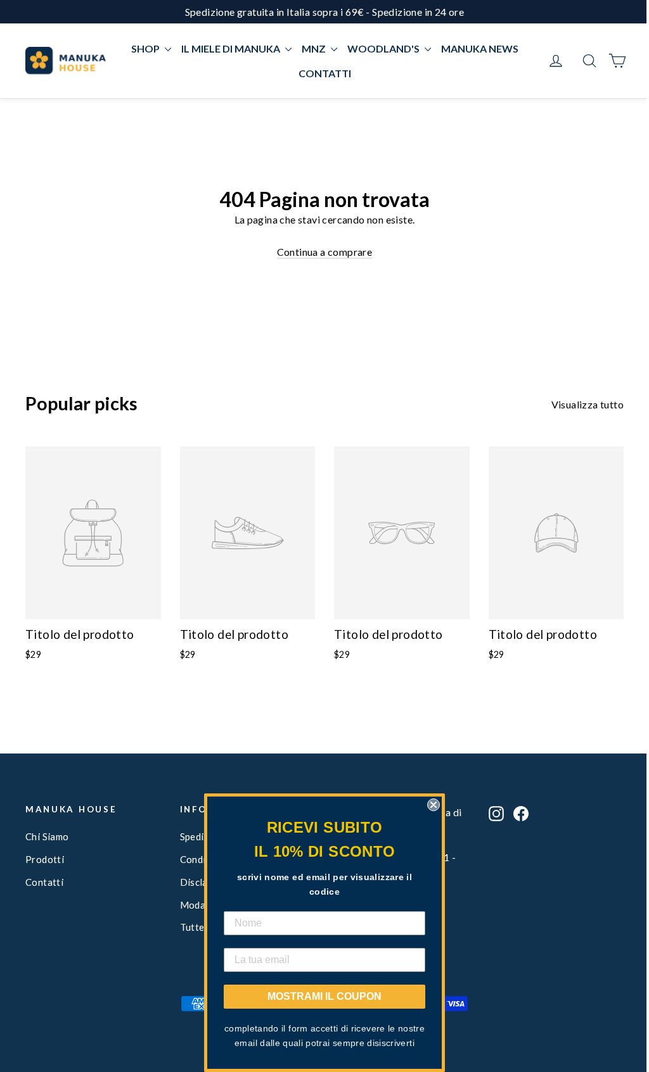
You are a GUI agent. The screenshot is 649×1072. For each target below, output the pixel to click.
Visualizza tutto (587, 404)
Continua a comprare (325, 252)
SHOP (146, 48)
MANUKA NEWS (479, 48)
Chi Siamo (47, 836)
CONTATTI (325, 73)
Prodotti (44, 859)
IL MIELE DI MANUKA (231, 48)
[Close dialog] (433, 804)
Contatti (44, 882)
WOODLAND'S (384, 48)
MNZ (315, 48)
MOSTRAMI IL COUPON (324, 996)
